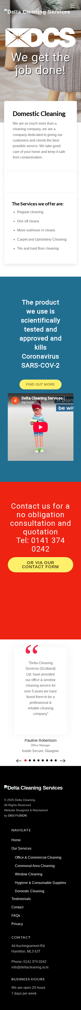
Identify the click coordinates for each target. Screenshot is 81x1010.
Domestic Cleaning (29, 891)
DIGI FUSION (17, 815)
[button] (19, 760)
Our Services (21, 848)
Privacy (17, 924)
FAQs (15, 915)
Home (16, 840)
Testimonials (21, 899)
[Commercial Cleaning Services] (37, 12)
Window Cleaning (28, 874)
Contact (17, 907)
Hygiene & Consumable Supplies (40, 883)
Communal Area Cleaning (35, 866)
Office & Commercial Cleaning (38, 857)
